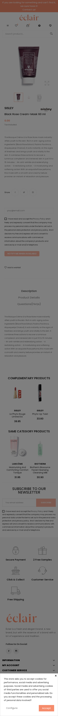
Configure (12, 708)
